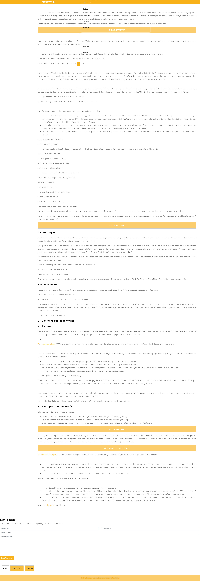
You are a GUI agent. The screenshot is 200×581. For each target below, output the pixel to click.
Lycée (85, 34)
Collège (87, 3)
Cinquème (86, 15)
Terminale (86, 53)
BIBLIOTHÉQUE (89, 59)
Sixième (85, 9)
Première (86, 46)
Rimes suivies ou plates (46, 344)
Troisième (86, 28)
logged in (50, 505)
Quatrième (86, 21)
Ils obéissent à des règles (47, 454)
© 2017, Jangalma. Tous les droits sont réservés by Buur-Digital (100, 578)
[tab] (5, 568)
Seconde (86, 40)
